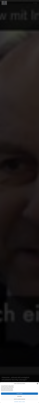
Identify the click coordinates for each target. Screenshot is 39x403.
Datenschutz (20, 401)
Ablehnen (19, 396)
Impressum (23, 401)
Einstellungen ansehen (19, 399)
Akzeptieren (19, 393)
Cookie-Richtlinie (16, 401)
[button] (37, 383)
